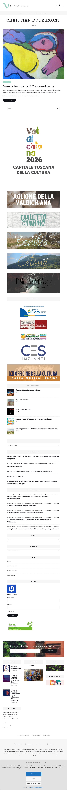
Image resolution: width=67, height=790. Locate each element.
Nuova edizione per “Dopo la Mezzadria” (23, 505)
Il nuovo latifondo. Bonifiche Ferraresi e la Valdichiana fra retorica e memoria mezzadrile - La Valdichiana (33, 503)
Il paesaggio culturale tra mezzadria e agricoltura (26, 512)
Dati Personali (36, 735)
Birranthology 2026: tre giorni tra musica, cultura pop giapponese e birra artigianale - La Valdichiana (32, 494)
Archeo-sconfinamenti (15, 476)
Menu (63, 5)
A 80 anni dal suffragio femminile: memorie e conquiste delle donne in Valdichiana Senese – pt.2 (32, 482)
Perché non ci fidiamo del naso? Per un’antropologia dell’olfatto (29, 471)
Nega (33, 779)
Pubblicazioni (44, 13)
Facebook (18, 744)
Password (9, 605)
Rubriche (29, 13)
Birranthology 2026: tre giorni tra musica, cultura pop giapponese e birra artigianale (33, 457)
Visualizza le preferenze (33, 783)
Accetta (33, 774)
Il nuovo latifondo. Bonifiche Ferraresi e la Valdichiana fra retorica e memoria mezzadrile (31, 465)
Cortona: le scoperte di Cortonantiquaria (28, 86)
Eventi (36, 13)
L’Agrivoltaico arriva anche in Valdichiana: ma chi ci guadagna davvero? (34, 529)
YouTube (40, 744)
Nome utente (10, 598)
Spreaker (51, 744)
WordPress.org (11, 575)
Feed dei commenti (12, 570)
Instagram (30, 744)
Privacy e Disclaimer (28, 787)
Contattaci (46, 735)
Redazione (5, 96)
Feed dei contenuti (11, 566)
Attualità (21, 13)
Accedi (9, 561)
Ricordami (11, 611)
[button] (45, 762)
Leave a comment (34, 96)
